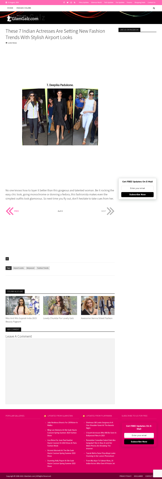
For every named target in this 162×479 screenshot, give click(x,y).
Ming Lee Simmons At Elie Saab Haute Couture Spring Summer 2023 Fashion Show (62, 433)
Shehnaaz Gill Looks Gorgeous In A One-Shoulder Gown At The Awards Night (100, 425)
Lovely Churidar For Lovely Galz (58, 318)
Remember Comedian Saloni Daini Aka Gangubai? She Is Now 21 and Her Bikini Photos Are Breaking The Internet (100, 444)
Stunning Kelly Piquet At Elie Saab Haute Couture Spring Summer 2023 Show (61, 463)
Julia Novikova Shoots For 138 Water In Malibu (62, 423)
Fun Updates (120, 2)
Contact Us (151, 2)
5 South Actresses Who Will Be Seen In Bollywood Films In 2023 (101, 434)
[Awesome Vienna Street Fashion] (98, 305)
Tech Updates (108, 2)
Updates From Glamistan (60, 415)
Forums (129, 2)
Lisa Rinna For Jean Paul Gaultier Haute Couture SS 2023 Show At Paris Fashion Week (62, 443)
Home (10, 8)
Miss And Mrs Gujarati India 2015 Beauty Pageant (21, 320)
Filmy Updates (84, 2)
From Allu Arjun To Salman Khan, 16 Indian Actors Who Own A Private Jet (100, 462)
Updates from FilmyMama (99, 415)
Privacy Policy (125, 476)
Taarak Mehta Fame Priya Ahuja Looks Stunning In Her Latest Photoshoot (100, 454)
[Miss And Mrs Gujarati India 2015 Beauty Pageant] (22, 305)
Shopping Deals (140, 2)
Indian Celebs (23, 8)
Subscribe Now (137, 194)
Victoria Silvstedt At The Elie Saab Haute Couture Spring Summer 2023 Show (61, 453)
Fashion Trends (43, 268)
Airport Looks (19, 268)
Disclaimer (138, 476)
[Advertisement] (60, 65)
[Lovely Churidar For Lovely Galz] (60, 305)
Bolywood (30, 268)
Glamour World (96, 2)
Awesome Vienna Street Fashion (97, 318)
